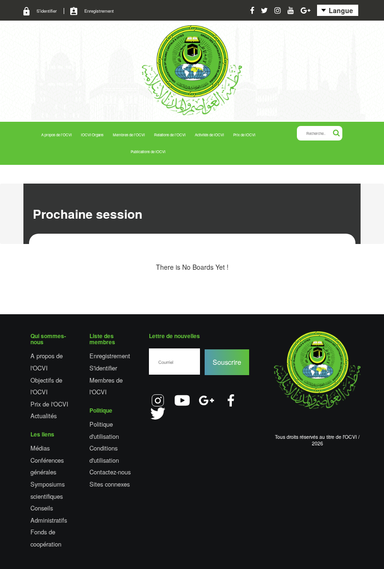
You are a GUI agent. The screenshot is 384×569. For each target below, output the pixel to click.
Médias (40, 447)
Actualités (43, 415)
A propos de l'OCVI (46, 361)
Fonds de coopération (45, 537)
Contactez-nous (110, 471)
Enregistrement (99, 11)
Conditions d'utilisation (104, 454)
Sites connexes (109, 484)
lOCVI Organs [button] (92, 134)
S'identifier (47, 11)
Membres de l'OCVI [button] (129, 134)
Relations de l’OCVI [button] (169, 134)
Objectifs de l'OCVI (46, 386)
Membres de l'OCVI (106, 386)
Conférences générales (47, 466)
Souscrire (227, 362)
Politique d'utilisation (104, 430)
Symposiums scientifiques (47, 490)
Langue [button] (340, 10)
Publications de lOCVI (148, 151)
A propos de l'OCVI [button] (56, 134)
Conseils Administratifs (48, 514)
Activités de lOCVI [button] (209, 134)
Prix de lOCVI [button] (244, 134)
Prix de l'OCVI (49, 403)
